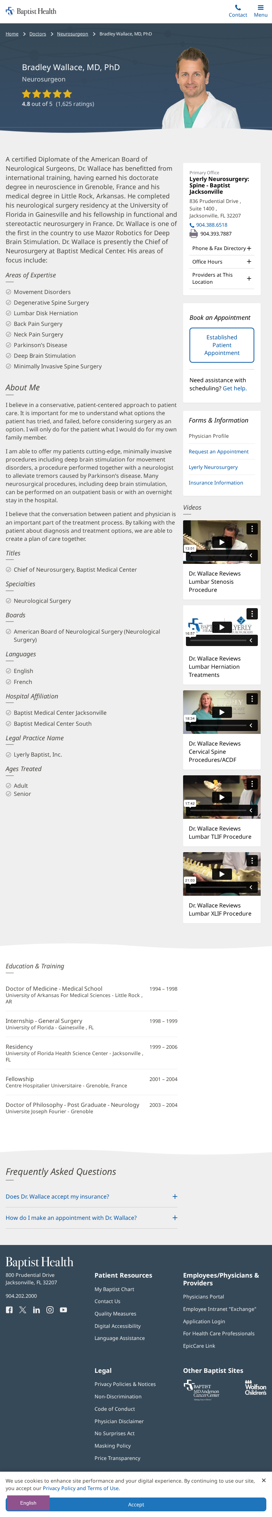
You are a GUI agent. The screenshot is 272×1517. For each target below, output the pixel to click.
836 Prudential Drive (215, 208)
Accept (136, 1504)
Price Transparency (117, 1458)
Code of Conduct (115, 1408)
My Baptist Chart (114, 1289)
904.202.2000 (21, 1295)
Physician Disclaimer (119, 1421)
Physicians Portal (203, 1296)
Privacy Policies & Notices (125, 1384)
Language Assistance (120, 1338)
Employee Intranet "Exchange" (219, 1309)
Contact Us (107, 1301)
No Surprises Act (115, 1433)
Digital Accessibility (118, 1326)
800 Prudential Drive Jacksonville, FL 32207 (31, 1278)
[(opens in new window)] (255, 1392)
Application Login (204, 1321)
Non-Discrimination (118, 1396)
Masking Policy (113, 1445)
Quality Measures (115, 1313)
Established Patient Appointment (229, 347)
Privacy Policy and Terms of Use (81, 1488)
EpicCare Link (199, 1345)
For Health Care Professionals (219, 1333)
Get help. (235, 388)
